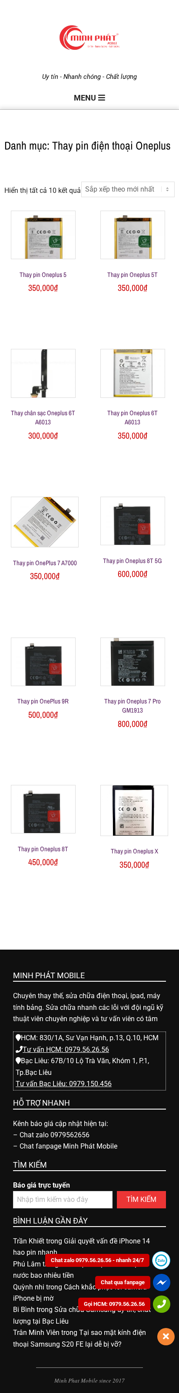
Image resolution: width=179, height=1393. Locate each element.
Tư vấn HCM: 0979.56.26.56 (66, 1049)
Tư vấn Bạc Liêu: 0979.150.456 (64, 1084)
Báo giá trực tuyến (41, 1185)
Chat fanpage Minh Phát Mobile (68, 1146)
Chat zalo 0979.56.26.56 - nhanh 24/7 (97, 1260)
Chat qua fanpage (123, 1282)
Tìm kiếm (141, 1199)
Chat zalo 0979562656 (55, 1135)
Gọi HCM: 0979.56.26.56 (114, 1304)
